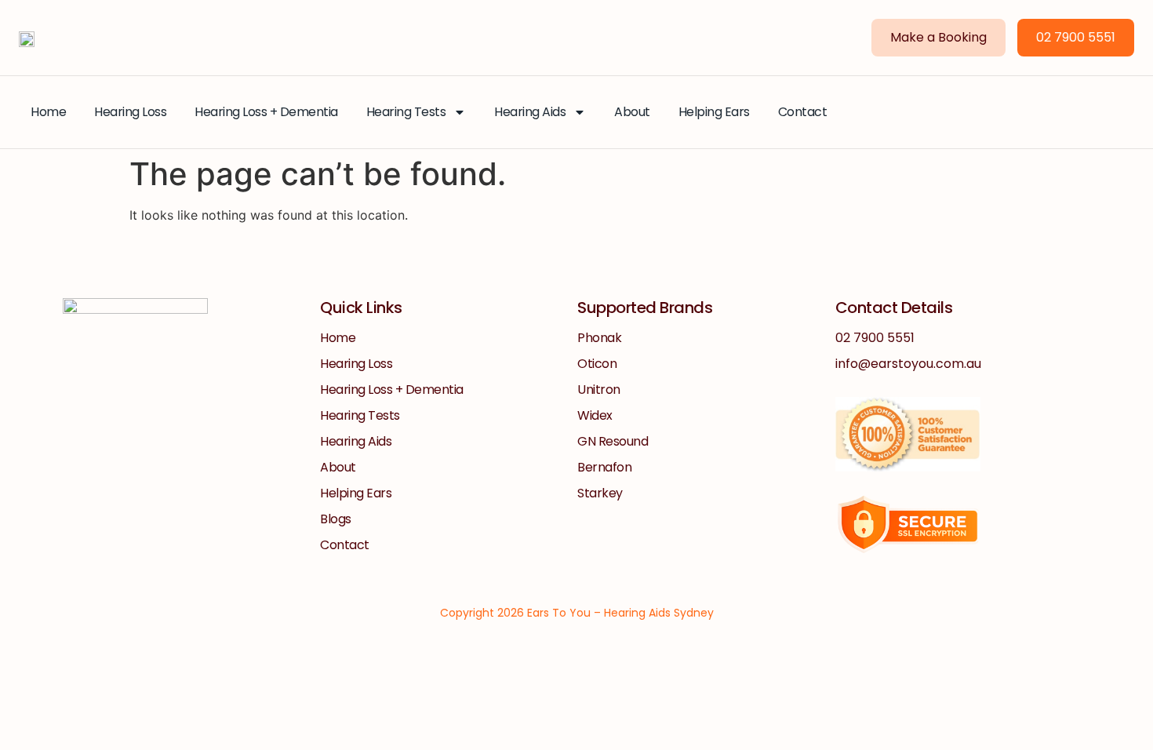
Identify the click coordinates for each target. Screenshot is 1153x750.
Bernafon (604, 467)
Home (48, 112)
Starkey (600, 493)
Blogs (335, 519)
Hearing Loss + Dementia (266, 112)
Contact (802, 112)
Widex (595, 415)
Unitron (598, 389)
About (632, 112)
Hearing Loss (130, 112)
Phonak (599, 338)
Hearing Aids (530, 112)
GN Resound (612, 441)
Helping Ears (714, 112)
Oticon (597, 364)
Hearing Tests (406, 112)
